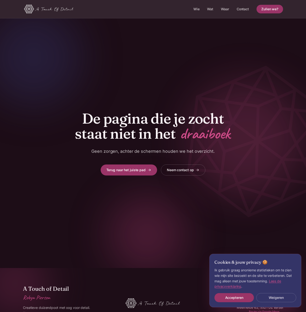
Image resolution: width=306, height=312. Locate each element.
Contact (243, 9)
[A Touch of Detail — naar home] (49, 9)
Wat (210, 9)
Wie (196, 9)
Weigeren (276, 298)
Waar (225, 9)
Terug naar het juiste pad (126, 170)
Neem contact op (180, 170)
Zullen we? (269, 9)
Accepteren (234, 298)
